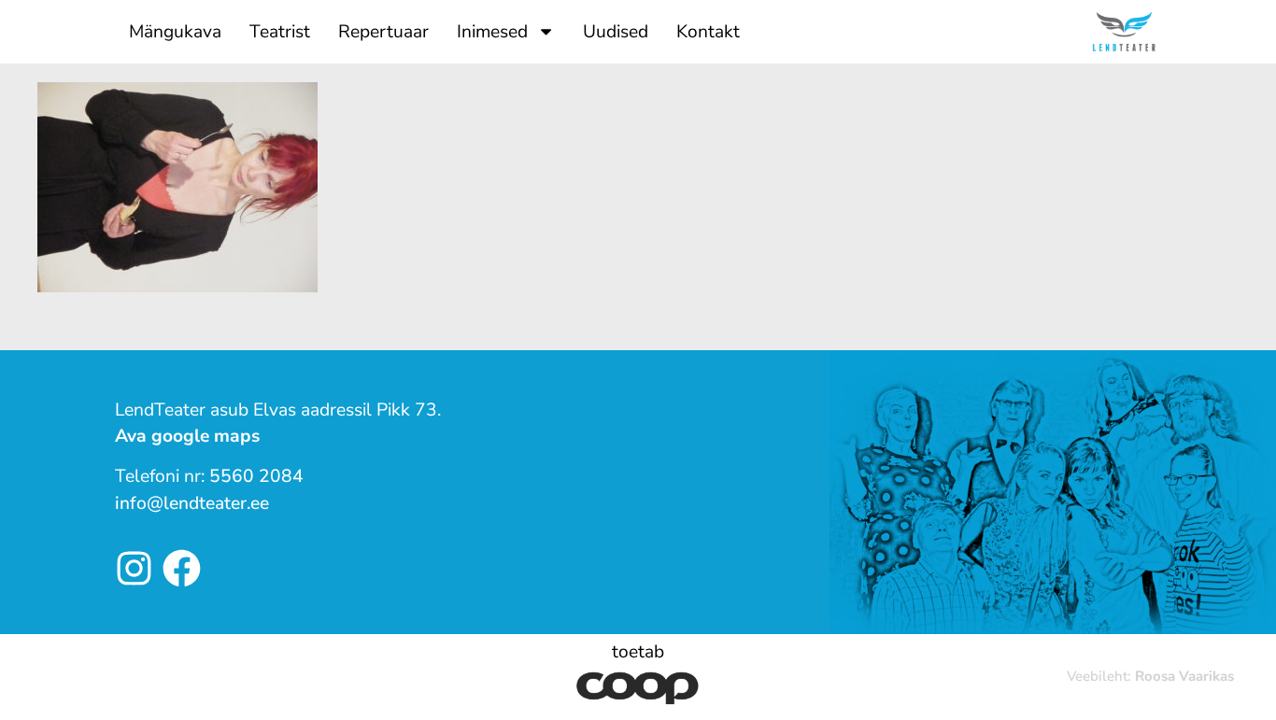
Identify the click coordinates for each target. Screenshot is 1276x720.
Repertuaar (383, 32)
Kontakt (708, 32)
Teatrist (279, 32)
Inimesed (492, 32)
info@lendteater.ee (192, 503)
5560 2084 (256, 476)
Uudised (615, 32)
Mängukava (175, 32)
